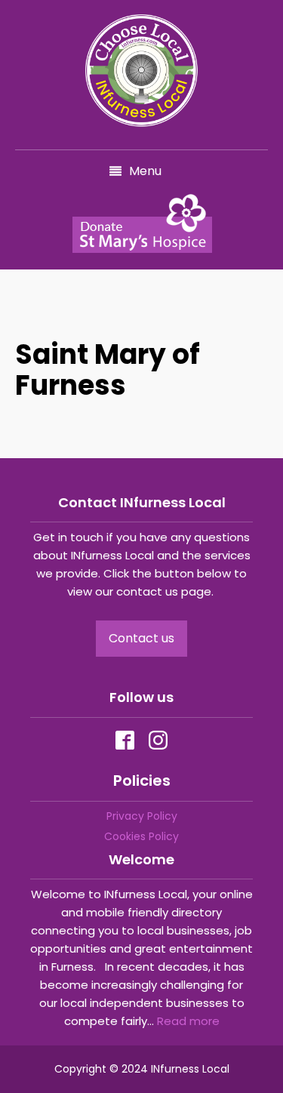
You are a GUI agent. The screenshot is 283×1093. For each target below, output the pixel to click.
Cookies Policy (141, 836)
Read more (188, 1021)
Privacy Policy (141, 816)
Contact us (141, 638)
